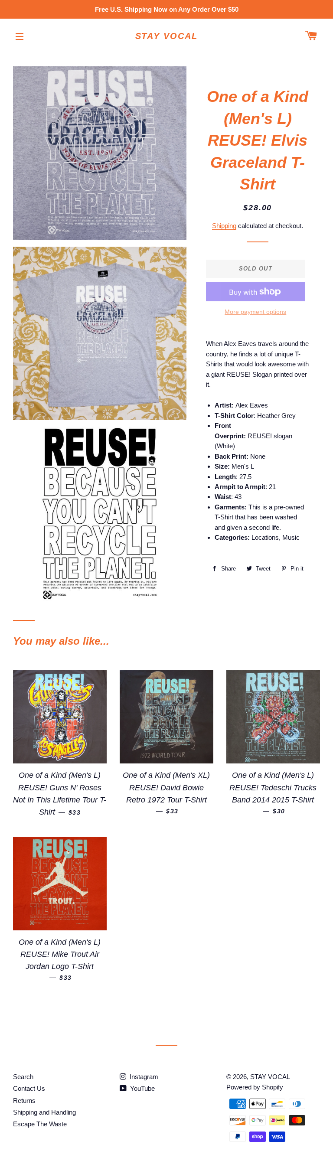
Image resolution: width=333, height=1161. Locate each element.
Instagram (143, 1076)
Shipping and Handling (44, 1112)
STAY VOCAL (166, 36)
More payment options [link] (255, 311)
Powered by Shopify (254, 1087)
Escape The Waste (40, 1124)
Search (23, 1076)
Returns (24, 1100)
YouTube (141, 1088)
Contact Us (29, 1088)
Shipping (224, 225)
